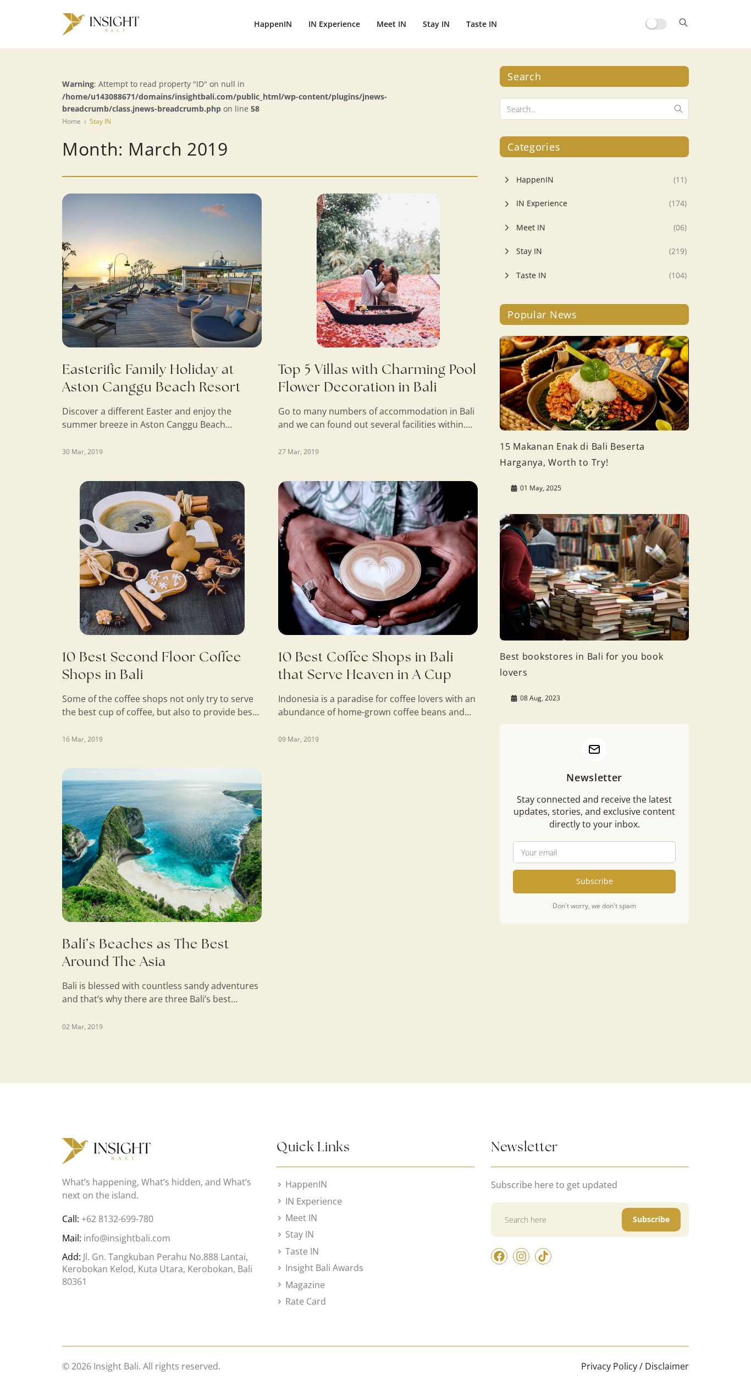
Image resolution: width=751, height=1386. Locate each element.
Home (71, 121)
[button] (683, 24)
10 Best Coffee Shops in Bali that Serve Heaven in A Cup (366, 665)
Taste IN (481, 24)
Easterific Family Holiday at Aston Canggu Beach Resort (151, 378)
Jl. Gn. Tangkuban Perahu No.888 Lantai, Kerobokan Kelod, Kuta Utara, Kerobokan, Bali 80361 (157, 1269)
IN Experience (334, 24)
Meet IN (391, 24)
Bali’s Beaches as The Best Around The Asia (145, 952)
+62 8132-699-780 (117, 1219)
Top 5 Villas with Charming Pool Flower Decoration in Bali (377, 378)
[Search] (678, 109)
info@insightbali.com (127, 1238)
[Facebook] (499, 1256)
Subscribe (594, 881)
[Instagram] (521, 1256)
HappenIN (273, 24)
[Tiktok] (543, 1256)
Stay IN (436, 24)
